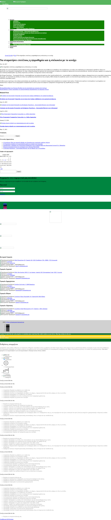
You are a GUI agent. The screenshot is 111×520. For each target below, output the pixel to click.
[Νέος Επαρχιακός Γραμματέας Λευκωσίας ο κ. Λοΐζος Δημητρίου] (17, 114)
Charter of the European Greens (22, 44)
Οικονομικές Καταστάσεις (17, 41)
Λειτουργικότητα (9, 367)
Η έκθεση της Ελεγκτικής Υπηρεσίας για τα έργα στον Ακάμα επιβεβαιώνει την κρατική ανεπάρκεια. (28, 99)
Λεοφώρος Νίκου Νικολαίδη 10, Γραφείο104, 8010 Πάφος (29, 296)
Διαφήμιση (8, 377)
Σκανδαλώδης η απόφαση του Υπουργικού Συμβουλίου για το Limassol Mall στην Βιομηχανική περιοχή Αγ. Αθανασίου (34, 145)
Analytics (7, 374)
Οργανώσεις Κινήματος (19, 24)
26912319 (12, 299)
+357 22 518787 (9, 1)
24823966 (9, 310)
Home (11, 47)
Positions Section (17, 35)
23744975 (9, 286)
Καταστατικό (16, 22)
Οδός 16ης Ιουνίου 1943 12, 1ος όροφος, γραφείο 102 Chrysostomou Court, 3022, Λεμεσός (38, 272)
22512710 (12, 263)
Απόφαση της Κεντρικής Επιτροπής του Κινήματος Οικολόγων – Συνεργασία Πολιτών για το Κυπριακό (28, 108)
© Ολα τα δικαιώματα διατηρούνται (15, 322)
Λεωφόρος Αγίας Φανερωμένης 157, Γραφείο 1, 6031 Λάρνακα (30, 308)
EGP (11, 43)
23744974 (12, 287)
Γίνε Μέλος (5, 4)
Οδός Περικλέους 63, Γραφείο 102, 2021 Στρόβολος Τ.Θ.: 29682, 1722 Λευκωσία (35, 260)
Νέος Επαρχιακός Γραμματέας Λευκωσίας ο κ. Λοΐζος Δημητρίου (18, 117)
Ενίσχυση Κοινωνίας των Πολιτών (22, 40)
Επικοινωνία (13, 46)
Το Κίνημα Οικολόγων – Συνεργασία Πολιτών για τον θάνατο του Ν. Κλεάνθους (24, 148)
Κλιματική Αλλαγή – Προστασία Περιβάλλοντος (26, 31)
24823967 (12, 311)
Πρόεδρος (15, 21)
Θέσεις (11, 30)
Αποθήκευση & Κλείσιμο (6, 519)
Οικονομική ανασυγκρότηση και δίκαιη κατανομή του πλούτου (30, 33)
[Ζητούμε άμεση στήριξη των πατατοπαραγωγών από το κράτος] (17, 123)
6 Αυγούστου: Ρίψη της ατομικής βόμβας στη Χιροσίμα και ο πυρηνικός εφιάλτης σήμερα (26, 142)
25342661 (9, 274)
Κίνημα (12, 19)
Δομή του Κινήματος (18, 25)
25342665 (12, 275)
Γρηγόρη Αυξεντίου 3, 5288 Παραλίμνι (24, 284)
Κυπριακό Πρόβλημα (18, 34)
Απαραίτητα (8, 359)
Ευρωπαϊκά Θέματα (18, 27)
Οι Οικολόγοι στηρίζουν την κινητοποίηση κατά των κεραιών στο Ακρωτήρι (23, 144)
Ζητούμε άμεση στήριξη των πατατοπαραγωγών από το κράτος (17, 126)
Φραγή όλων (8, 356)
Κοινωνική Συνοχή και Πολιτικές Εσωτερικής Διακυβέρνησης (29, 38)
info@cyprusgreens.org (31, 1)
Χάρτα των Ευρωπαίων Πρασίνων (25, 28)
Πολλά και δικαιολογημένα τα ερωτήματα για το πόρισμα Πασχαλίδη (21, 147)
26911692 (9, 298)
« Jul (1, 168)
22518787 (9, 261)
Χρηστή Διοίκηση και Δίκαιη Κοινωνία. (23, 37)
